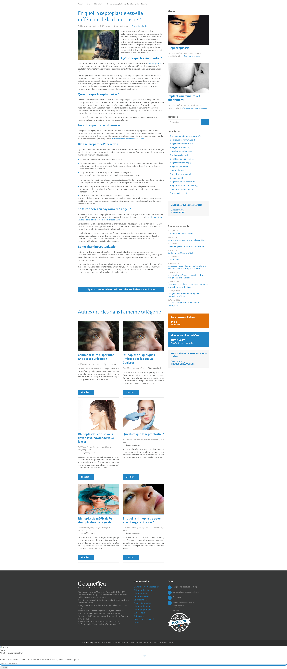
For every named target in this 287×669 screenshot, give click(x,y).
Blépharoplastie (178, 48)
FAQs (165, 642)
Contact (171, 642)
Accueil (80, 4)
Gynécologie (139, 613)
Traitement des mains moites (180, 233)
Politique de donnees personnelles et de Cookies (128, 642)
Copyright (96, 642)
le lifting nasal (154, 63)
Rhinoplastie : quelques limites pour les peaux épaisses (139, 358)
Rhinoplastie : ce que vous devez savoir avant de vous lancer (96, 437)
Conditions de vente (106, 642)
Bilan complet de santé (144, 619)
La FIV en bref (173, 259)
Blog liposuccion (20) (178, 155)
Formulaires (147, 642)
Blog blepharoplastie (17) (180, 163)
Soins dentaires (140, 600)
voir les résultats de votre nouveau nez (128, 139)
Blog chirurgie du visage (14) (181, 189)
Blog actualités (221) (178, 193)
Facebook (177, 597)
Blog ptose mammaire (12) (181, 144)
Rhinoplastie (98, 4)
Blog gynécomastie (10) (179, 147)
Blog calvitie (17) (176, 178)
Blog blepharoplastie (192, 56)
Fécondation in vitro (142, 603)
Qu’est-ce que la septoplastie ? (143, 434)
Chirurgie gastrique (142, 609)
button (4, 667)
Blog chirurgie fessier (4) (180, 174)
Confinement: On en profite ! (180, 253)
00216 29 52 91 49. (190, 587)
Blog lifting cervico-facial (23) (182, 159)
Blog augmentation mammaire (194, 108)
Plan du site (155, 642)
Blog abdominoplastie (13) (180, 151)
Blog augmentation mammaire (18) (185, 136)
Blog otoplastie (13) (177, 170)
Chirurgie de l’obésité (143, 590)
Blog (88, 4)
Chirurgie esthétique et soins (146, 587)
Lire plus (85, 392)
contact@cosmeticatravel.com (186, 592)
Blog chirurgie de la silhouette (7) (183, 185)
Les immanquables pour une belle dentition (186, 240)
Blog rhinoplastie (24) (179, 166)
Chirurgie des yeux (142, 606)
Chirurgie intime (141, 593)
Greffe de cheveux (141, 596)
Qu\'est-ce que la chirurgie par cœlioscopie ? (186, 246)
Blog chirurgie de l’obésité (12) (182, 182)
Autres (137, 622)
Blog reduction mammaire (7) (182, 140)
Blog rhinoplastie (139, 26)
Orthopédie (139, 616)
